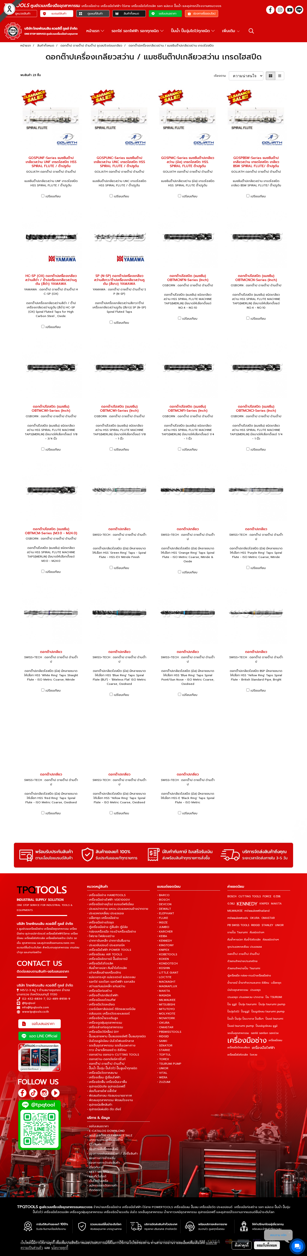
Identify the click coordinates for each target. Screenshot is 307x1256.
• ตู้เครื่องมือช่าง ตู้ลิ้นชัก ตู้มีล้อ (107, 927)
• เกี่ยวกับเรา (95, 1167)
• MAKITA (163, 991)
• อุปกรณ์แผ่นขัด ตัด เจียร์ (104, 1109)
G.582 (231, 904)
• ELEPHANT (165, 913)
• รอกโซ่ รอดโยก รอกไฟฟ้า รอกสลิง (111, 982)
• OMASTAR (165, 1027)
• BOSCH (163, 900)
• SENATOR (164, 1045)
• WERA (162, 1077)
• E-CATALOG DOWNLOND (106, 1131)
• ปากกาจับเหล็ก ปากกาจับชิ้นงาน (108, 941)
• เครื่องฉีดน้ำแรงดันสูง (102, 1018)
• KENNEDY (164, 941)
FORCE (267, 896)
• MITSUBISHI (166, 1004)
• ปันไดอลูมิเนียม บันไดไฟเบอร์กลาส (110, 1041)
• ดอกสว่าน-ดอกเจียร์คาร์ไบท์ (106, 1059)
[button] (251, 30)
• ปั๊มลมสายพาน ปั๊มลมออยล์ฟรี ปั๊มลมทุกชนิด (116, 1036)
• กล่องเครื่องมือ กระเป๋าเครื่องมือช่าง (111, 931)
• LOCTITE (164, 977)
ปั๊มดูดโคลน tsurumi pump (267, 1011)
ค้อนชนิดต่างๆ (271, 940)
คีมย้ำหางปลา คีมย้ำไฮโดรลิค (244, 940)
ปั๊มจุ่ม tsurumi (248, 1004)
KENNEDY (247, 903)
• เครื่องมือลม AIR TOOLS (104, 954)
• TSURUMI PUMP (169, 1064)
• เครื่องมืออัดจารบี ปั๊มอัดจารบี (107, 959)
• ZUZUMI (163, 1082)
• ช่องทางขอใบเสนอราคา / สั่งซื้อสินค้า (112, 1153)
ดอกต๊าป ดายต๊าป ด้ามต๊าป (243, 954)
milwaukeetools (237, 918)
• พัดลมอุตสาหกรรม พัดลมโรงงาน (110, 1100)
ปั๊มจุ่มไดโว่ (233, 1011)
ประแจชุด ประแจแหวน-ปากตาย (245, 997)
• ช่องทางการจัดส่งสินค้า (103, 1163)
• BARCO (163, 895)
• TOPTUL (164, 1054)
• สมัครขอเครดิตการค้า (102, 1185)
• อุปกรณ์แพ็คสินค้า (99, 1105)
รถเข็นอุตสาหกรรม (238, 1033)
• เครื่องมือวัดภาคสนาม (102, 1073)
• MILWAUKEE (166, 1000)
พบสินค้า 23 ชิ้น (30, 75)
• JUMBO (163, 927)
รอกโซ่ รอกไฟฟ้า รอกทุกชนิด (136, 31)
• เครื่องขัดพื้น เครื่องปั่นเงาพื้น (107, 1082)
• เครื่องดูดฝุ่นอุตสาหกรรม (104, 1023)
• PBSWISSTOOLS (169, 1032)
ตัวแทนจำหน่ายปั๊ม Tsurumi (243, 968)
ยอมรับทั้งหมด (267, 1245)
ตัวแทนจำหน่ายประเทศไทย (242, 961)
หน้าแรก (93, 31)
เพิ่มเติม (229, 31)
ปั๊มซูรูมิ (245, 1011)
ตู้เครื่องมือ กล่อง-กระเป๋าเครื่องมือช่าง (249, 976)
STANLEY (267, 925)
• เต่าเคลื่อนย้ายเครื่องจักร (104, 972)
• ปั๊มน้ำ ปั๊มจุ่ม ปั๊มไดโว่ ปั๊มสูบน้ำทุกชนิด (112, 1068)
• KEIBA (162, 936)
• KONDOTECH (167, 963)
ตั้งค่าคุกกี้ (241, 1245)
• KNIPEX (163, 950)
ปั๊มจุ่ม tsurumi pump (272, 1004)
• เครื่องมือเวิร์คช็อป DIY (103, 1032)
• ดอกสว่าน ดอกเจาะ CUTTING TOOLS (113, 1054)
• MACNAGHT (166, 982)
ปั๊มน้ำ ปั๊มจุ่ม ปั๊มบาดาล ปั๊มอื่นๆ (245, 1019)
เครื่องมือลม (275, 1040)
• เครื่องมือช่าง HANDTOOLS (106, 895)
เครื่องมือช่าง (247, 1040)
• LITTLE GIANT (167, 972)
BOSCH (231, 896)
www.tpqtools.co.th (35, 1011)
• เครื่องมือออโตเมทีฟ (101, 1000)
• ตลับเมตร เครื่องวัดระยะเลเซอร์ (108, 1013)
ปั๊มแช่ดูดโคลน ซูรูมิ (266, 1026)
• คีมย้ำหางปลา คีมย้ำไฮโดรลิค (107, 968)
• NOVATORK (166, 1018)
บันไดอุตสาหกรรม (237, 990)
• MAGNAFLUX (167, 986)
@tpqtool (28, 1003)
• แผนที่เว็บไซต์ (96, 1176)
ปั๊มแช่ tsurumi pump (240, 1026)
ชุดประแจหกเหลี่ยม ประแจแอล (244, 947)
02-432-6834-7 (33, 999)
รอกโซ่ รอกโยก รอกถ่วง (264, 1033)
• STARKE (163, 1050)
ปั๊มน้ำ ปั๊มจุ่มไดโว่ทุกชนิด (191, 31)
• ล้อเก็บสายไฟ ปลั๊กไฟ (101, 1091)
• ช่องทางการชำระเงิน (101, 1158)
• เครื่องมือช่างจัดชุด (100, 922)
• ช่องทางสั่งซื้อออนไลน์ (102, 1149)
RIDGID (255, 925)
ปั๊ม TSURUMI (274, 997)
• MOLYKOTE (166, 1013)
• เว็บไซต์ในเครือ (97, 1181)
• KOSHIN (163, 968)
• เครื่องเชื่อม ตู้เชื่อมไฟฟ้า (103, 1077)
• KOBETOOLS (167, 954)
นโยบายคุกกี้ (59, 1247)
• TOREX (163, 1059)
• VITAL (162, 1073)
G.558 (276, 896)
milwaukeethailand (257, 911)
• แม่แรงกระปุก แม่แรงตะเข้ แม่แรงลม (111, 977)
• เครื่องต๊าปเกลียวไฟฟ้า (102, 995)
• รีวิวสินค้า (94, 1144)
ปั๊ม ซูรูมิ (232, 1004)
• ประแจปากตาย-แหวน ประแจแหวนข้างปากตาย (117, 909)
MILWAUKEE (234, 911)
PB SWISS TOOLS (238, 925)
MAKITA (276, 904)
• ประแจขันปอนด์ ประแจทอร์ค (106, 945)
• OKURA (163, 1023)
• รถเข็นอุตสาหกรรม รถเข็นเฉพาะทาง (111, 1045)
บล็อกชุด (276, 983)
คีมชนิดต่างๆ (257, 932)
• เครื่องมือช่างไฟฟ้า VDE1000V (108, 900)
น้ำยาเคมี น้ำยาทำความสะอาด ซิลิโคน (248, 983)
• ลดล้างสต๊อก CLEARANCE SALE (109, 1135)
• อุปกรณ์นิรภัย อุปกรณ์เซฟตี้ (106, 1086)
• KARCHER (165, 931)
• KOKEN (163, 959)
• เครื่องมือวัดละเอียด (101, 1004)
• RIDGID (163, 1036)
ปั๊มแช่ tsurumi (274, 1019)
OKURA (255, 918)
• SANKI (162, 1041)
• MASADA (164, 995)
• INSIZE (162, 922)
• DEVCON (164, 904)
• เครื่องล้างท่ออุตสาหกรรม (105, 1027)
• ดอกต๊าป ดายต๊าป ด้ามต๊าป (105, 1064)
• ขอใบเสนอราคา (98, 1126)
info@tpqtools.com (35, 1007)
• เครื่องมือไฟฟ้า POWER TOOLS (109, 950)
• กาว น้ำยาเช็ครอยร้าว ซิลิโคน (106, 1050)
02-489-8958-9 (58, 999)
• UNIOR (162, 1068)
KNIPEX (264, 904)
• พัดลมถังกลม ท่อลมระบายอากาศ (109, 1095)
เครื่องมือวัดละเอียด (238, 1047)
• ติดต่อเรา (94, 1190)
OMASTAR (268, 918)
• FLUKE (162, 918)
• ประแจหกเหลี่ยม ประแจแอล (105, 913)
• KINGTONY (165, 945)
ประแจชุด (255, 990)
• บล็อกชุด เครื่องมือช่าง (103, 918)
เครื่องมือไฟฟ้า (263, 1047)
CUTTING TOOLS (249, 896)
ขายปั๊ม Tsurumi (237, 932)
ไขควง (253, 1055)
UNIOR (279, 925)
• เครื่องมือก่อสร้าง (99, 991)
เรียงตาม (221, 76)
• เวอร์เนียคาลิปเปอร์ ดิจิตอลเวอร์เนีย (111, 1009)
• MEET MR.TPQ (98, 1172)
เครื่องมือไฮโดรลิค (237, 1055)
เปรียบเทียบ (53, 196)
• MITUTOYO (166, 1009)
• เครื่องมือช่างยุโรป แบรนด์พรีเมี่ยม (110, 904)
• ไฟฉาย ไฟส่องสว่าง (101, 936)
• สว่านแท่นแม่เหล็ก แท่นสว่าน (106, 986)
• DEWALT (164, 909)
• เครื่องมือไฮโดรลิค (100, 963)
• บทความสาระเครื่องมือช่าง (105, 1140)
